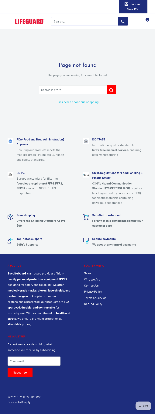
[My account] (137, 21)
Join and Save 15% (134, 6)
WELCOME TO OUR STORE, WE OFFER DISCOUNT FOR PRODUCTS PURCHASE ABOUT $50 (76, 6)
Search (88, 273)
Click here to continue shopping (78, 102)
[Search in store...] (111, 89)
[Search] (123, 21)
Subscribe (20, 372)
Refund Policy (93, 303)
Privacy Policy (93, 291)
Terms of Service (95, 297)
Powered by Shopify (19, 402)
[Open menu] (9, 21)
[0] (144, 21)
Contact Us (91, 285)
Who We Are (92, 279)
